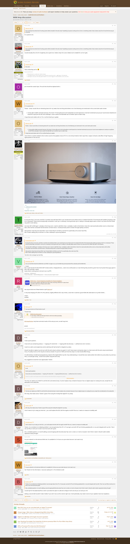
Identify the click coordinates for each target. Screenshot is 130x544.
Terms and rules (100, 538)
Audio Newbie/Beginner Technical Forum (34, 523)
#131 (115, 278)
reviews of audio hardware (40, 12)
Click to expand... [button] (70, 378)
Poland (21, 40)
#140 (115, 478)
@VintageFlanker (28, 321)
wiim (30, 19)
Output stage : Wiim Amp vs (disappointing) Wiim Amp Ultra (35, 512)
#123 (115, 61)
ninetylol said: (28, 64)
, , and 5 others (34, 213)
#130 (115, 258)
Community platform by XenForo (57, 541)
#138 (115, 437)
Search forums (22, 8)
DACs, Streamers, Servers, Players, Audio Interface (38, 509)
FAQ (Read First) (18, 6)
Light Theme (17, 538)
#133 (115, 335)
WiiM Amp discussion (36, 314)
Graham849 (16, 19)
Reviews (27, 6)
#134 (115, 363)
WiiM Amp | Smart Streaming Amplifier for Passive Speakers (46, 281)
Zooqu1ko (111, 527)
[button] (54, 6)
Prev (16, 22)
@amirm (49, 289)
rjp (112, 513)
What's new (50, 6)
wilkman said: (28, 28)
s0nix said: (27, 465)
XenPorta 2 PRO (59, 542)
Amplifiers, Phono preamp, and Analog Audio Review (39, 513)
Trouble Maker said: (29, 240)
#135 (115, 385)
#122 (115, 43)
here (82, 12)
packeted (20, 509)
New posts (15, 8)
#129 (115, 237)
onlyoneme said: (29, 103)
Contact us (93, 538)
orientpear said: (28, 261)
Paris (22, 159)
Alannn (19, 518)
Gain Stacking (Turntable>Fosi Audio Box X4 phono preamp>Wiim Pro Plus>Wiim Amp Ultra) (45, 521)
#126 (115, 120)
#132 (115, 304)
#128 (115, 217)
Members (66, 6)
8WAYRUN (72, 542)
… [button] (20, 22)
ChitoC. (19, 523)
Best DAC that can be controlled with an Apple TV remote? (35, 507)
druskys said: (28, 366)
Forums (43, 6)
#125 (115, 100)
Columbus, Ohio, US (19, 234)
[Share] (112, 25)
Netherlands (20, 494)
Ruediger (111, 522)
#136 (115, 402)
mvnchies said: (28, 422)
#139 (115, 462)
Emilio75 (19, 513)
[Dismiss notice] (115, 12)
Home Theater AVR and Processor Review (36, 527)
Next (37, 22)
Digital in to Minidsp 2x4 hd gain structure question (33, 517)
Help (113, 538)
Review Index (34, 6)
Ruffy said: (27, 307)
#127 (115, 140)
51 (34, 22)
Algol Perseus (20, 319)
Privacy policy (108, 538)
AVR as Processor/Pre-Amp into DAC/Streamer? (32, 526)
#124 (115, 84)
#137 (115, 419)
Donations (59, 6)
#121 (115, 25)
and (30, 331)
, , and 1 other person (38, 458)
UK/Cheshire (20, 79)
